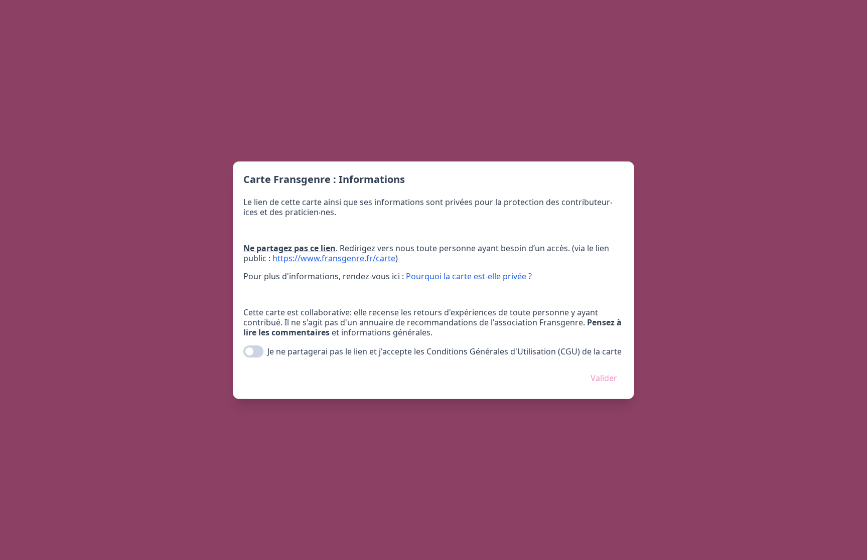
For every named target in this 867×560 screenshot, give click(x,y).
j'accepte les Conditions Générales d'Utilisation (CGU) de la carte (500, 351)
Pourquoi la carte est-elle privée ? (469, 276)
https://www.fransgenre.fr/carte (333, 258)
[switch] (253, 351)
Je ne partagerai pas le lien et (444, 351)
